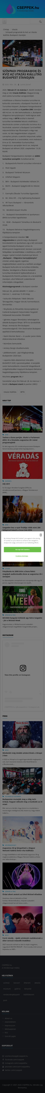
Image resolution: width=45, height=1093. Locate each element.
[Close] (40, 535)
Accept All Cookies (23, 550)
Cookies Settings (22, 556)
